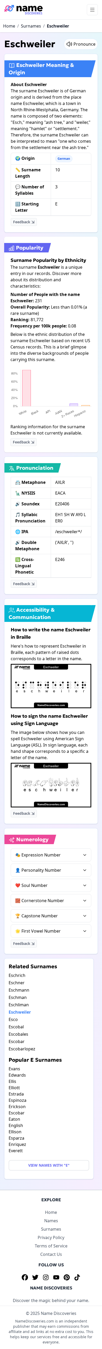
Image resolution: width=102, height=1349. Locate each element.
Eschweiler (58, 26)
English (16, 1125)
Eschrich (17, 975)
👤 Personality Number (38, 870)
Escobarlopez (22, 1049)
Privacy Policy (51, 1237)
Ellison (15, 1132)
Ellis (12, 1081)
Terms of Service (51, 1246)
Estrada (16, 1094)
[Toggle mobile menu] (92, 9)
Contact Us (51, 1254)
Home (9, 26)
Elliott (14, 1088)
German (64, 158)
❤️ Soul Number (31, 885)
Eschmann (19, 990)
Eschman (18, 997)
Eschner (17, 983)
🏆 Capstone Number (36, 916)
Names (51, 1221)
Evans (14, 1069)
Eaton (14, 1119)
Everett (16, 1151)
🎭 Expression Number (38, 855)
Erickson (17, 1106)
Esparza (16, 1138)
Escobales (18, 1034)
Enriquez (17, 1144)
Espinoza (17, 1100)
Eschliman (19, 1005)
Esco (13, 1019)
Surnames (31, 26)
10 (57, 170)
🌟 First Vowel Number (38, 931)
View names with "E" (49, 1165)
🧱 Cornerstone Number (39, 900)
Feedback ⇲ (24, 221)
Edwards (17, 1075)
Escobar (17, 1041)
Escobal (16, 1027)
